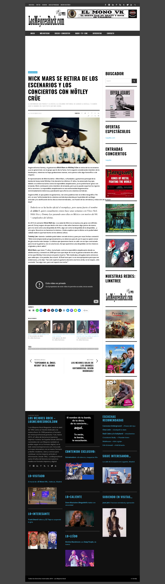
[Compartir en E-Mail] (98, 116)
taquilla (108, 160)
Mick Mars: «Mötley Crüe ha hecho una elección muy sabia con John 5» (88, 335)
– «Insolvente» (119, 434)
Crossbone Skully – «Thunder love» (116, 437)
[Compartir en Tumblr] (95, 113)
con (74, 542)
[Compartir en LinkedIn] (98, 113)
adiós (29, 349)
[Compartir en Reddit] (92, 116)
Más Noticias (33, 72)
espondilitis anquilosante (54, 349)
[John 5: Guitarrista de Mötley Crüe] (39, 327)
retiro (96, 349)
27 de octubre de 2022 (36, 113)
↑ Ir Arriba (133, 579)
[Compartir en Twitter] (85, 113)
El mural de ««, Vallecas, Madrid (45, 482)
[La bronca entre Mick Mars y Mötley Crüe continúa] (63, 327)
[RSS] (120, 5)
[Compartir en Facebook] (81, 113)
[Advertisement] (82, 53)
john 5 (64, 349)
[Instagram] (109, 5)
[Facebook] (105, 5)
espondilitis (43, 349)
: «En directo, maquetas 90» (81, 457)
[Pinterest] (116, 5)
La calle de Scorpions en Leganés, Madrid (119, 462)
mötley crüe (90, 349)
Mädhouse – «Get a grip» (112, 441)
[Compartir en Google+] (88, 113)
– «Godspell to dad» (115, 430)
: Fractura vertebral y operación (118, 503)
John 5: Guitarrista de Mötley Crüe (38, 334)
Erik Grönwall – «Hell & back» (114, 445)
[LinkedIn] (113, 5)
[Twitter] (127, 5)
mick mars (75, 349)
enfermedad (35, 349)
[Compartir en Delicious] (88, 116)
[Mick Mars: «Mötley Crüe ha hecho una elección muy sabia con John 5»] (88, 327)
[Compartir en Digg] (95, 116)
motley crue (82, 349)
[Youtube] (131, 5)
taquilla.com (110, 138)
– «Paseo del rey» (119, 426)
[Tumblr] (124, 5)
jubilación (69, 349)
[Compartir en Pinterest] (92, 113)
